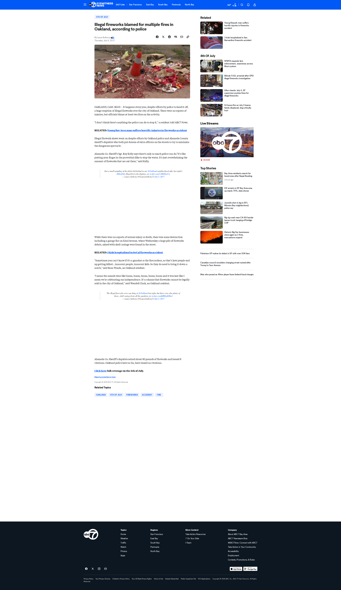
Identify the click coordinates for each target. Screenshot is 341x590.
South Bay (162, 4)
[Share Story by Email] (181, 37)
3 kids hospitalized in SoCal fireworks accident (135, 252)
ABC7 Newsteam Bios (237, 538)
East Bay (150, 4)
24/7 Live (120, 4)
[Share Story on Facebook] (157, 37)
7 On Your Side (192, 538)
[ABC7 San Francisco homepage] (101, 5)
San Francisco (135, 4)
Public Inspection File (188, 579)
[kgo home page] (91, 534)
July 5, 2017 (159, 176)
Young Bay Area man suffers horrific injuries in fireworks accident (147, 130)
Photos (124, 551)
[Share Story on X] (163, 37)
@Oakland (152, 171)
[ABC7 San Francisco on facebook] (86, 569)
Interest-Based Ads (172, 579)
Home (123, 534)
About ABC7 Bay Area (237, 534)
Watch (123, 547)
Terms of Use (158, 579)
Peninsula (176, 4)
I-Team (188, 543)
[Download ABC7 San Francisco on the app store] (236, 569)
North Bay (189, 4)
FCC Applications (204, 579)
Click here (100, 370)
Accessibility (233, 551)
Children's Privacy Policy (121, 579)
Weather (124, 538)
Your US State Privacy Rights (142, 579)
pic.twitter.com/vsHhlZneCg (158, 173)
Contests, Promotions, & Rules (241, 560)
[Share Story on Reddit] (169, 37)
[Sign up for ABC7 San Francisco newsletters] (105, 569)
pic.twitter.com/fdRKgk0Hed (160, 295)
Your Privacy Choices (103, 579)
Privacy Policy (88, 579)
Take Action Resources (195, 534)
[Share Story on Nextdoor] (175, 37)
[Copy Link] (188, 37)
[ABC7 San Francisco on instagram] (99, 569)
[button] (85, 4)
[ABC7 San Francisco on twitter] (92, 569)
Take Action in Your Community (242, 547)
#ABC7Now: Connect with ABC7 (242, 543)
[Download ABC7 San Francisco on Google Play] (250, 569)
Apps (123, 555)
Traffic (123, 543)
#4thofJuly (121, 173)
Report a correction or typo (104, 377)
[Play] (227, 142)
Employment (233, 555)
